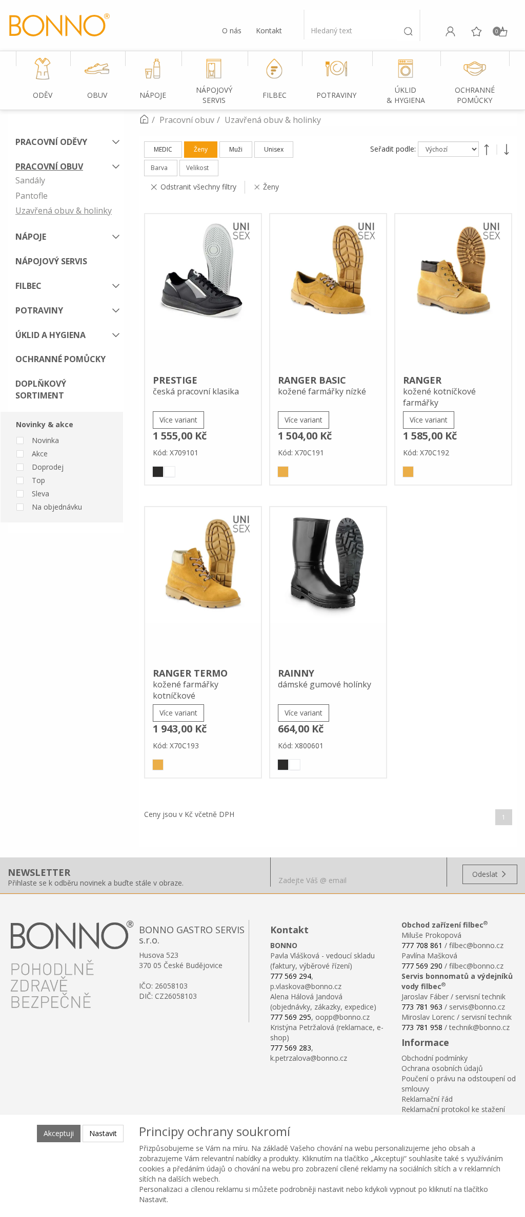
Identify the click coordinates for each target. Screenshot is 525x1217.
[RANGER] (453, 291)
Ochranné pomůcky (60, 359)
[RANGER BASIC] (328, 291)
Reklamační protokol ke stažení (453, 1109)
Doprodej (48, 467)
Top (38, 480)
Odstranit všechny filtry (198, 187)
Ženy (201, 149)
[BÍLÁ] (170, 472)
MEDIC (163, 149)
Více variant (178, 420)
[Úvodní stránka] (144, 119)
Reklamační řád (427, 1099)
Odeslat (486, 874)
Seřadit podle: (394, 149)
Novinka (45, 440)
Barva (159, 167)
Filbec (28, 285)
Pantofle (31, 195)
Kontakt (269, 30)
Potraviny (39, 310)
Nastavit (103, 1133)
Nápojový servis (51, 261)
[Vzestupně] (486, 149)
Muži (236, 149)
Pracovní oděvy (51, 142)
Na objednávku (57, 507)
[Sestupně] (506, 149)
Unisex (274, 149)
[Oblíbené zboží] (476, 31)
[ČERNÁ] (158, 472)
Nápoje (30, 236)
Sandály (30, 180)
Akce (40, 453)
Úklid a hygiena (50, 335)
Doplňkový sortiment (40, 389)
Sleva (40, 493)
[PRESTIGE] (203, 291)
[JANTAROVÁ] (283, 472)
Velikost (197, 167)
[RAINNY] (328, 584)
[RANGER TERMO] (203, 584)
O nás (231, 30)
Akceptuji (59, 1133)
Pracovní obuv (49, 166)
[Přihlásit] (450, 31)
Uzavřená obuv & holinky (63, 210)
